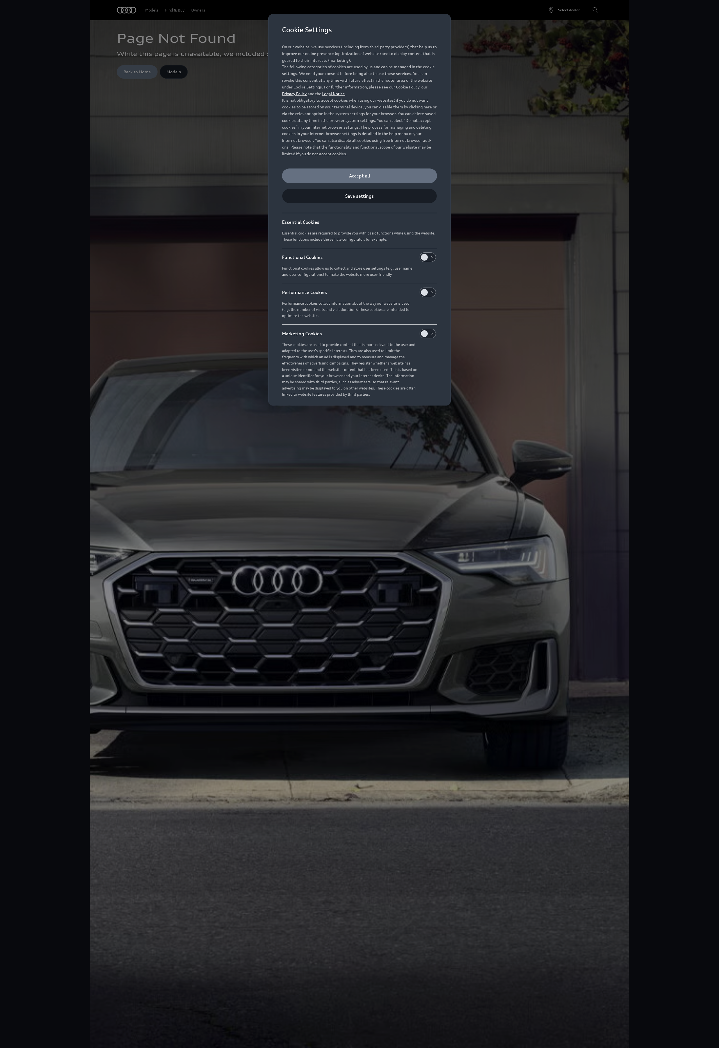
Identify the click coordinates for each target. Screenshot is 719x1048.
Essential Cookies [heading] (300, 222)
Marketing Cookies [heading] (302, 333)
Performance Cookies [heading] (304, 292)
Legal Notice (333, 93)
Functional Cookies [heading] (302, 257)
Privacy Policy (294, 93)
